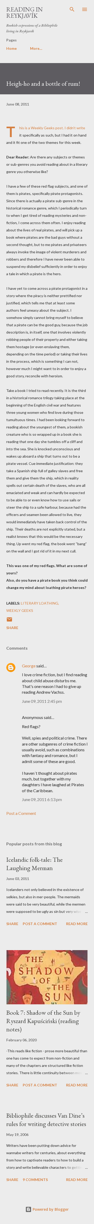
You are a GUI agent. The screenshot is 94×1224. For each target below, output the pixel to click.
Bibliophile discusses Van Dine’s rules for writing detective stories (46, 1119)
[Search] (72, 9)
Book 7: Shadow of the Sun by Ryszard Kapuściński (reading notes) (43, 1020)
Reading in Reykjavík (24, 12)
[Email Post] (9, 621)
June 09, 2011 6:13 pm (42, 799)
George (29, 665)
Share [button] (12, 627)
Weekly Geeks (43, 128)
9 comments (35, 1179)
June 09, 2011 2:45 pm (42, 701)
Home (11, 48)
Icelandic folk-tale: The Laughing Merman (34, 864)
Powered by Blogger (50, 1209)
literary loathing (39, 603)
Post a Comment (21, 813)
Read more (77, 923)
